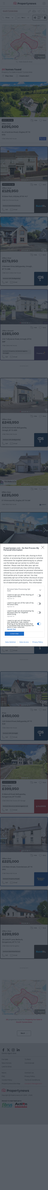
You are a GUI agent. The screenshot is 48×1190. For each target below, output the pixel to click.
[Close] (43, 548)
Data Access (24, 642)
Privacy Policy (37, 642)
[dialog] (24, 595)
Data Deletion (10, 642)
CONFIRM (14, 634)
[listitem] (24, 590)
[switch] (39, 595)
